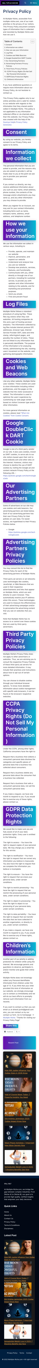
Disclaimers (8, 1228)
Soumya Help (8, 122)
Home (6, 1212)
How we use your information (17, 50)
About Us (8, 1215)
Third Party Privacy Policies (16, 69)
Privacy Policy (9, 1222)
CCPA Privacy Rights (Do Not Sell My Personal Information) (19, 72)
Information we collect (14, 47)
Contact (29, 1353)
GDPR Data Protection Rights (17, 77)
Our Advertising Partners (15, 61)
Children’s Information (15, 79)
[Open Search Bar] (25, 3)
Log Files (9, 53)
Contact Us (8, 1218)
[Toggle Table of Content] (31, 41)
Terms (21, 1353)
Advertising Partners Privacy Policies (17, 65)
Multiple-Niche (9, 1018)
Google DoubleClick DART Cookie (18, 58)
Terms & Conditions (12, 1225)
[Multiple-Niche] (10, 3)
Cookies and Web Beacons (16, 55)
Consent (9, 45)
